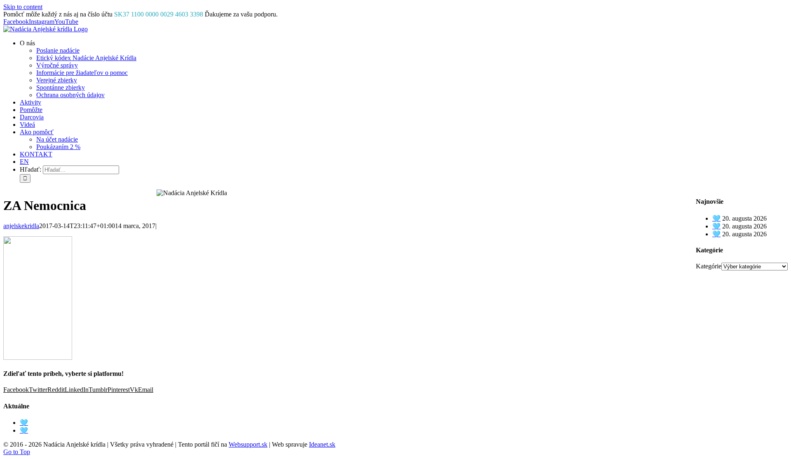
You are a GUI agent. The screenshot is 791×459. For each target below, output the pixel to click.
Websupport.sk (248, 444)
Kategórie (708, 266)
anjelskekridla (21, 225)
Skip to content (22, 6)
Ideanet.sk (322, 444)
